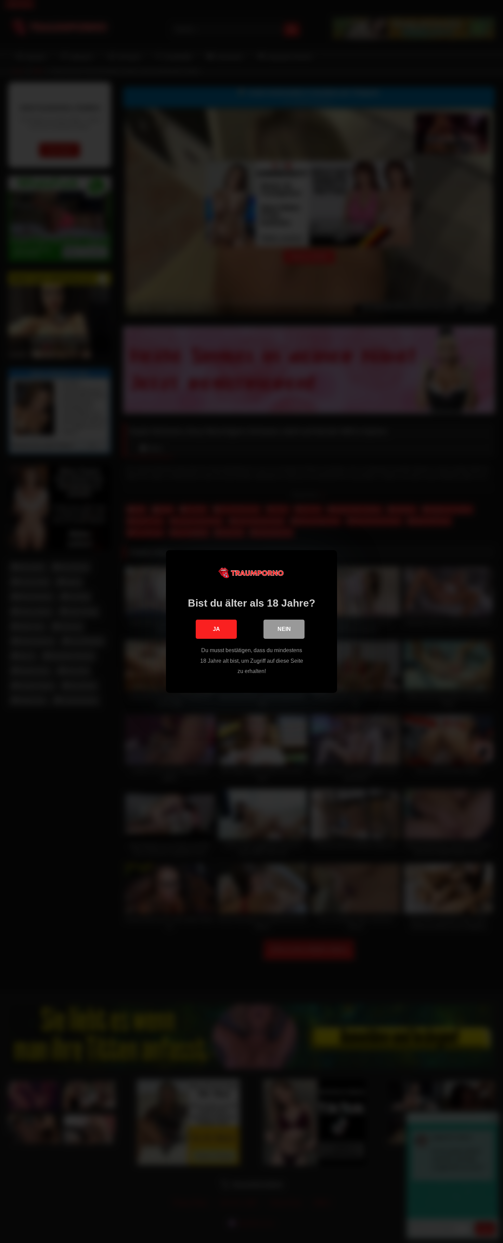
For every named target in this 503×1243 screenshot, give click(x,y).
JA (216, 629)
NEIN (284, 629)
